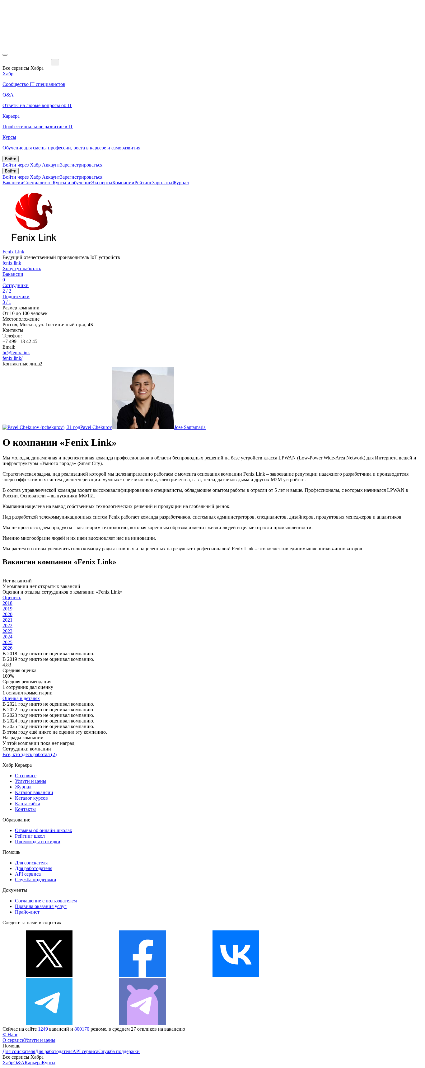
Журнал (180, 182)
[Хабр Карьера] (26, 61)
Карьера (33, 1062)
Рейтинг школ (30, 836)
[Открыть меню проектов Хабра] (4, 55)
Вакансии (12, 182)
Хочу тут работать (21, 268)
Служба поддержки (35, 879)
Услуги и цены (30, 781)
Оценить (11, 597)
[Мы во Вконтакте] (236, 975)
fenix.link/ (12, 358)
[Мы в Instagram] (329, 975)
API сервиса (28, 874)
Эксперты (101, 182)
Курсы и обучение (72, 182)
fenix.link (11, 263)
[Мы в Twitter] (49, 975)
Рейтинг (143, 182)
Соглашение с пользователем (46, 900)
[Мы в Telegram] (49, 1023)
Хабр (7, 1062)
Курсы (48, 1062)
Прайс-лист (27, 912)
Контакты (25, 809)
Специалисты (38, 182)
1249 (43, 1029)
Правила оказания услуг (41, 906)
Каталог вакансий (34, 792)
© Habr (9, 1034)
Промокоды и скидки (37, 841)
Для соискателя (31, 862)
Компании (123, 182)
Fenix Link (13, 251)
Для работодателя (33, 868)
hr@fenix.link (16, 352)
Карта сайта (27, 803)
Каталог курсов (31, 798)
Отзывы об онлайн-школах (43, 830)
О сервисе (25, 775)
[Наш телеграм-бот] (142, 1023)
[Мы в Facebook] (142, 975)
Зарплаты (162, 182)
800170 (81, 1029)
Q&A (19, 1062)
